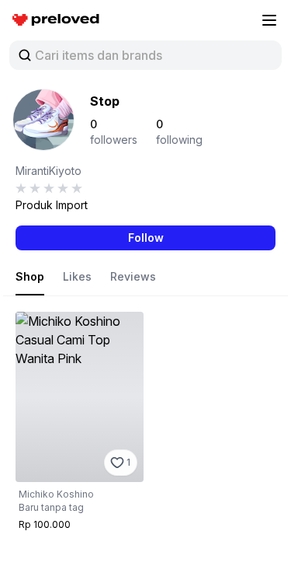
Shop (30, 276)
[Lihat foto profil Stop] (43, 120)
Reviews (133, 276)
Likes (77, 276)
